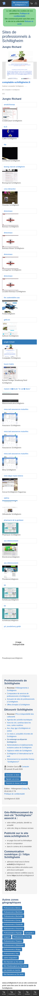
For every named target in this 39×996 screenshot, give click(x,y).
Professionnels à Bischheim (13, 912)
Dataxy (25, 789)
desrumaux (8, 211)
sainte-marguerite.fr (10, 958)
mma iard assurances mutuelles (16, 409)
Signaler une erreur (12, 779)
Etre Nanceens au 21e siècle (14, 974)
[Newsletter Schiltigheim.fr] (31, 3)
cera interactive (10, 189)
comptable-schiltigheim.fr (16, 82)
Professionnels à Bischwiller (13, 916)
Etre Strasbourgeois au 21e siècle (15, 966)
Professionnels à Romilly (22, 937)
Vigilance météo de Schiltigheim (19, 751)
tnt (5, 585)
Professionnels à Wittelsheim (14, 945)
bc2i (5, 127)
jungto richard (9, 342)
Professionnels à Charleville (13, 924)
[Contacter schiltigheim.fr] (36, 3)
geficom (7, 320)
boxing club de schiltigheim (14, 167)
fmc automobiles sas (12, 298)
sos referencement (11, 541)
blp (5, 144)
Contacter (25, 767)
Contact (35, 994)
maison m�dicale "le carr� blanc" (17, 389)
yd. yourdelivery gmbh (12, 626)
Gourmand (27, 994)
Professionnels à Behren (12, 908)
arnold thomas (9, 105)
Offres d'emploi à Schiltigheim (18, 705)
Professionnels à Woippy (12, 949)
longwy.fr (7, 937)
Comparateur (11, 994)
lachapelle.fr (29, 933)
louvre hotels (9, 364)
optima (6, 498)
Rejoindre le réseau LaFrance (16, 783)
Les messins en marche (12, 970)
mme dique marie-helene (13, 476)
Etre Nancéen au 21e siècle (13, 962)
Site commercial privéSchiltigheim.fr (20, 4)
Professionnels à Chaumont (13, 928)
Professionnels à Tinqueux (13, 941)
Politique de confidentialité (14, 794)
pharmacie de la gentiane (13, 520)
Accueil (4, 994)
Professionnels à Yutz (11, 953)
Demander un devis (12, 775)
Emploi (19, 994)
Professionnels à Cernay (12, 920)
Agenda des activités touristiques (19, 720)
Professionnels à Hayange (13, 933)
